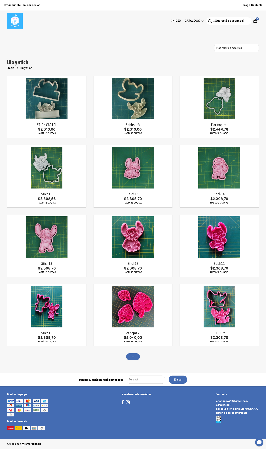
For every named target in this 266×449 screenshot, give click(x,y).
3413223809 (223, 405)
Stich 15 (133, 194)
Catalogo (193, 21)
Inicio (176, 21)
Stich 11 (219, 263)
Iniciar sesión (31, 5)
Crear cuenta (12, 5)
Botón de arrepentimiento (231, 412)
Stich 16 (46, 194)
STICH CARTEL (47, 125)
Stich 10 (46, 333)
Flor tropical (219, 125)
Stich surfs (133, 125)
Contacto (256, 5)
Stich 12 (133, 263)
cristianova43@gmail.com (232, 401)
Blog (245, 5)
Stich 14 (219, 194)
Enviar (177, 379)
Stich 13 (46, 263)
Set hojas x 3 (132, 333)
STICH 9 (219, 333)
